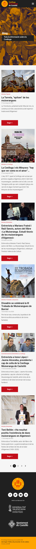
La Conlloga (9, 164)
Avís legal (4, 542)
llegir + (9, 123)
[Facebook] (10, 495)
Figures (8, 94)
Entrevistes (9, 222)
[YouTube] (21, 495)
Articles (3, 94)
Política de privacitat (14, 542)
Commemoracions (6, 353)
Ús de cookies (25, 542)
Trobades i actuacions (12, 299)
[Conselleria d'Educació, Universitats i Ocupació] (18, 510)
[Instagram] (26, 495)
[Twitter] (15, 495)
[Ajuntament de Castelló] (18, 524)
